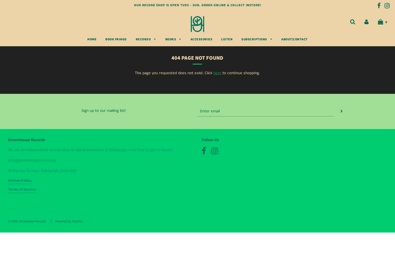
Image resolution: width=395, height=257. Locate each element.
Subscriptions (254, 39)
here (217, 73)
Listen (226, 39)
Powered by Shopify (68, 221)
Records (144, 39)
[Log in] (366, 22)
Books (171, 39)
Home (91, 39)
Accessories (202, 39)
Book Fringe (116, 39)
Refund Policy (20, 180)
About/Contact (294, 39)
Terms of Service (22, 189)
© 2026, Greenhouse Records (27, 221)
